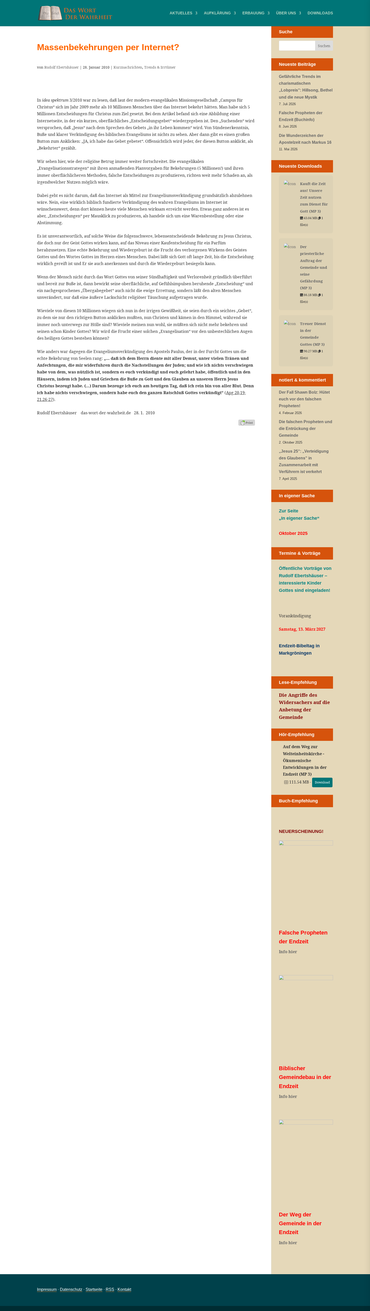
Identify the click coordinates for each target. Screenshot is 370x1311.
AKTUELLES (181, 13)
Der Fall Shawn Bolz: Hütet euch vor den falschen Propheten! (304, 399)
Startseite (94, 1289)
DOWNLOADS (320, 13)
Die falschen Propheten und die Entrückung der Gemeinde (305, 429)
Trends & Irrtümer (160, 67)
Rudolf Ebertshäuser (61, 67)
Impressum (47, 1289)
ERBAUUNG (253, 13)
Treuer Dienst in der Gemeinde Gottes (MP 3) (313, 334)
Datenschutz (71, 1289)
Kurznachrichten (128, 67)
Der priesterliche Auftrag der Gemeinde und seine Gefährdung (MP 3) (313, 267)
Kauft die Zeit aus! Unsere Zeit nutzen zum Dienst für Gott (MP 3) (314, 197)
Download (322, 782)
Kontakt (124, 1289)
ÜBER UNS (286, 13)
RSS (110, 1289)
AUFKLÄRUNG (217, 13)
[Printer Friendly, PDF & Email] (246, 422)
